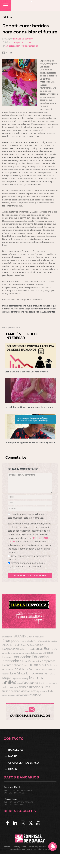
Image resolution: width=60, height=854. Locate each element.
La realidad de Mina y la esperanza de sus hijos (29, 407)
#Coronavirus (7, 637)
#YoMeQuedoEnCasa (24, 645)
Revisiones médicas (47, 683)
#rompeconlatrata (11, 327)
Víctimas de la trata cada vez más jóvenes (26, 372)
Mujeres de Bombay (20, 679)
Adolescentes (26, 649)
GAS (25, 665)
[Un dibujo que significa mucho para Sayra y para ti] (30, 426)
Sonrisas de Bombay (23, 38)
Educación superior (30, 661)
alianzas (37, 649)
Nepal (19, 683)
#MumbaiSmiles (37, 637)
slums (45, 687)
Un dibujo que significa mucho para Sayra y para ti (30, 442)
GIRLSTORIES (41, 665)
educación (22, 657)
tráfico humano (11, 691)
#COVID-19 (22, 636)
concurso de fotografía (32, 653)
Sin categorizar (13, 46)
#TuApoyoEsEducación (47, 641)
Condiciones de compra (28, 849)
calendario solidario (11, 653)
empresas (48, 661)
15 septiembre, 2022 (22, 42)
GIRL (30, 665)
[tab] (30, 750)
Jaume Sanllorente (31, 669)
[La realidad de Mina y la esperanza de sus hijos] (30, 390)
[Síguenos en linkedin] (15, 822)
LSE (53, 674)
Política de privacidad (37, 847)
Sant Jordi (14, 687)
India (17, 669)
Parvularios (30, 683)
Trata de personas (29, 46)
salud (5, 687)
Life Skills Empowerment (30, 673)
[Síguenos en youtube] (38, 822)
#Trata (35, 641)
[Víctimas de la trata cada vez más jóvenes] (30, 355)
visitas (19, 695)
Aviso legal (45, 849)
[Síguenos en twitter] (30, 822)
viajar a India (47, 691)
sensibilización (29, 687)
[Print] (12, 52)
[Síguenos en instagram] (23, 822)
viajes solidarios (8, 695)
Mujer (6, 678)
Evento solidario (12, 665)
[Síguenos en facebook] (7, 822)
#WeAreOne (8, 645)
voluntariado (32, 695)
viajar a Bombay (30, 691)
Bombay (50, 649)
